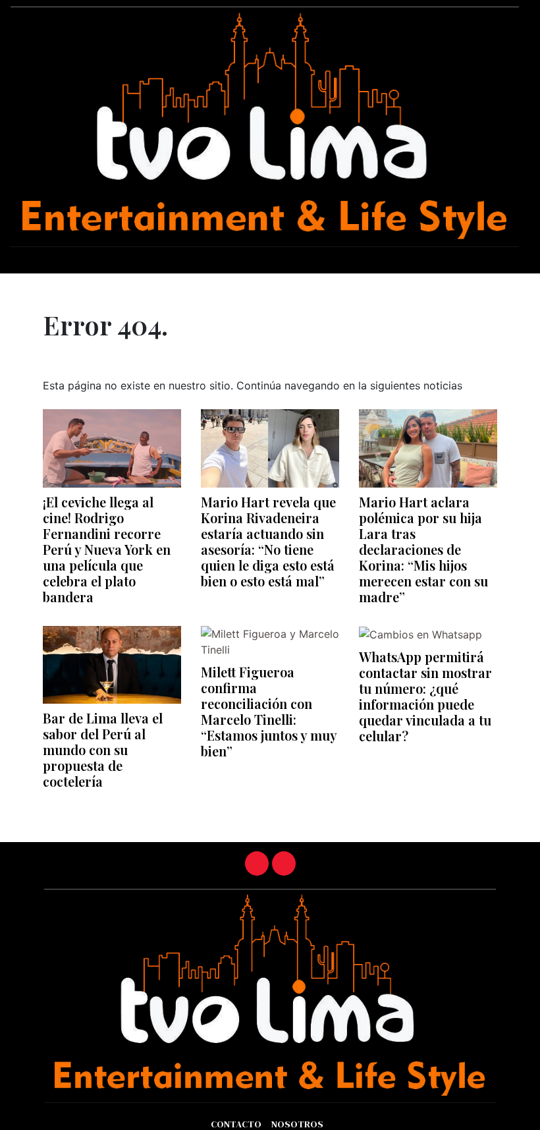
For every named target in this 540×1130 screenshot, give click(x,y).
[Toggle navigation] (14, 283)
